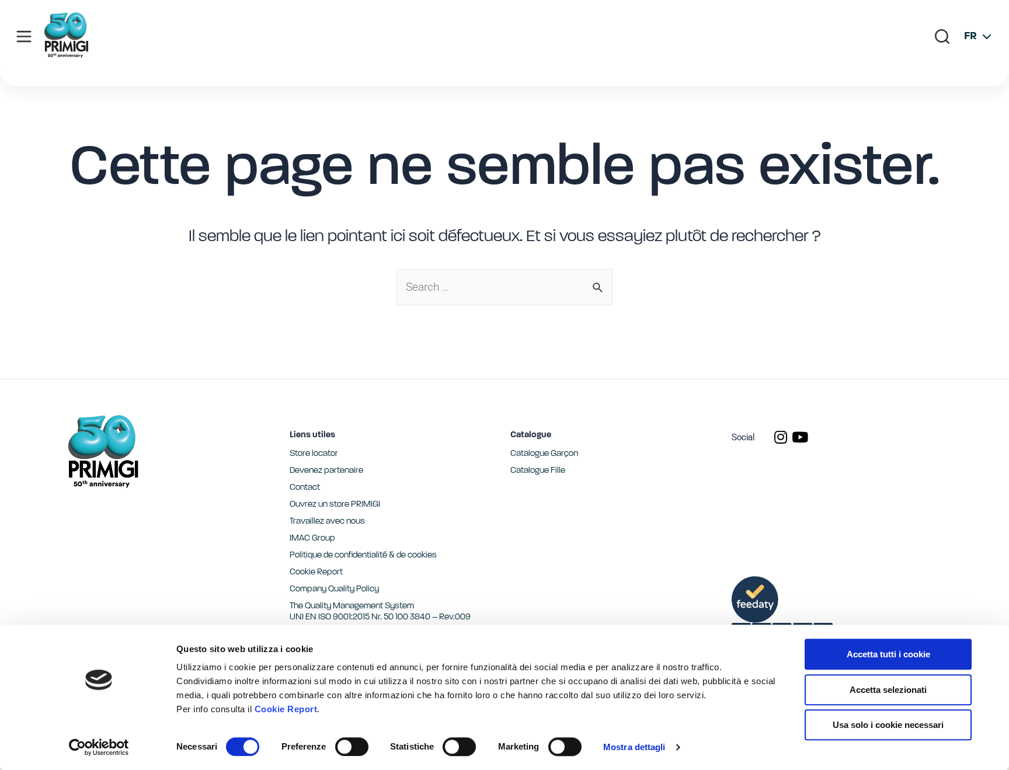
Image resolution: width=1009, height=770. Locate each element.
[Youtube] (799, 437)
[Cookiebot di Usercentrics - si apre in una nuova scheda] (99, 747)
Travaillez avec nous (327, 521)
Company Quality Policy (334, 589)
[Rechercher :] (504, 287)
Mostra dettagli (634, 747)
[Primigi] (66, 54)
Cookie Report (286, 709)
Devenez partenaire (326, 470)
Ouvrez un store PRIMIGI (335, 504)
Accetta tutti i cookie (888, 654)
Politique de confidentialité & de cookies (363, 555)
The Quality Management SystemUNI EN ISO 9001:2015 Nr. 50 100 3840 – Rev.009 (380, 612)
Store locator (314, 454)
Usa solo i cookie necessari (888, 725)
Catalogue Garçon (544, 454)
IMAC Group (312, 538)
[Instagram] (780, 437)
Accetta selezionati (888, 690)
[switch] (351, 746)
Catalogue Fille (537, 470)
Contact (305, 487)
